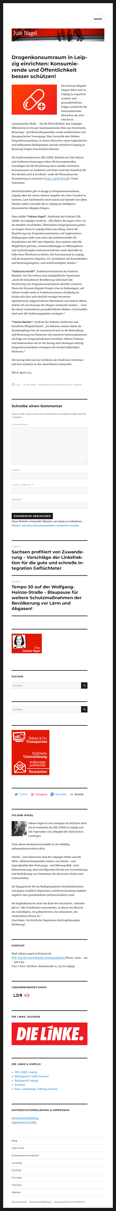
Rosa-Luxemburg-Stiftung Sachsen (36, 1088)
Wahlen (16, 1192)
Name (16, 470)
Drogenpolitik (45, 384)
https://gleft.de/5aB (57, 178)
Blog (14, 1140)
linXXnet (20, 1084)
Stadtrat (78, 384)
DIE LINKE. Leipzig (26, 1072)
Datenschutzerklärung (25, 1118)
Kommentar (20, 424)
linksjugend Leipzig (26, 1080)
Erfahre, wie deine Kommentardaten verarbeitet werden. (45, 525)
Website (17, 499)
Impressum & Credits (24, 1122)
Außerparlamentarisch (25, 1155)
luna (18, 384)
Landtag (17, 1162)
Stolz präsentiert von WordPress (69, 1202)
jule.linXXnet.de (19, 1202)
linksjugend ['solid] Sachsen (32, 1076)
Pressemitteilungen (63, 384)
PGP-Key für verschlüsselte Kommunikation (38, 957)
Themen (17, 1185)
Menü (98, 19)
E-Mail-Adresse (22, 485)
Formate (17, 1177)
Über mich (18, 1148)
